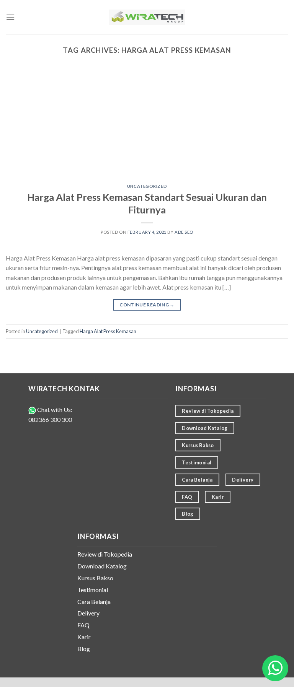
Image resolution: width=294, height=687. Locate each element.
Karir (84, 636)
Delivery (88, 613)
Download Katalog (102, 566)
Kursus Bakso (95, 577)
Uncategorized (147, 186)
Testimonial (92, 589)
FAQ (83, 624)
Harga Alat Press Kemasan (108, 331)
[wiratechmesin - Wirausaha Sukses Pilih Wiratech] (147, 17)
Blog (83, 648)
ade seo (184, 232)
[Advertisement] (147, 126)
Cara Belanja (94, 601)
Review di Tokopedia (104, 554)
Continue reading (147, 305)
